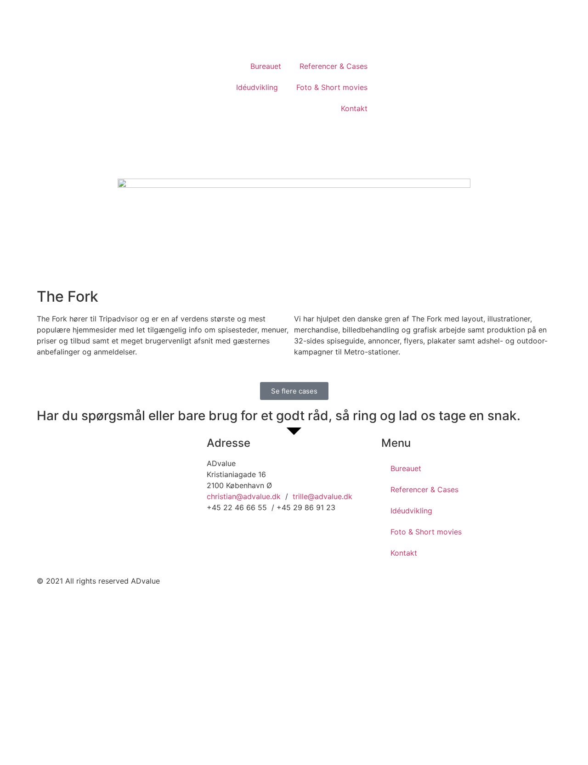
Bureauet (265, 66)
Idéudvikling (257, 87)
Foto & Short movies (332, 87)
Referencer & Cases (334, 66)
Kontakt (354, 108)
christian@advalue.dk (244, 496)
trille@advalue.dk (322, 496)
